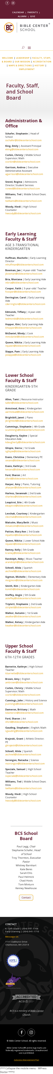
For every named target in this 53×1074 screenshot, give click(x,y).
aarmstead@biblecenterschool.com (24, 411)
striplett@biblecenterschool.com (23, 607)
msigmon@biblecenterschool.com (23, 580)
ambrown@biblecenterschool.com (24, 682)
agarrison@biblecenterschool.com (24, 174)
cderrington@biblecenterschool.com (25, 304)
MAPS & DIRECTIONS (20, 65)
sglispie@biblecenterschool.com (22, 451)
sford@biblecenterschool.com (21, 478)
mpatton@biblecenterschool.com (23, 535)
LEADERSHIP (22, 57)
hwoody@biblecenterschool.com (23, 213)
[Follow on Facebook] (7, 3)
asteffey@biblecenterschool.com (23, 598)
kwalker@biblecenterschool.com (23, 625)
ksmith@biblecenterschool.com (22, 589)
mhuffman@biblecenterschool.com (24, 264)
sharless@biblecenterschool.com (23, 496)
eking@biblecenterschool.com (21, 149)
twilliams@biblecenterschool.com (23, 201)
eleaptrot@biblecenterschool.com (23, 505)
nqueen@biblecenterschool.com (22, 345)
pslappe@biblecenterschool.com (23, 354)
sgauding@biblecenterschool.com (23, 731)
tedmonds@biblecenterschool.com (24, 318)
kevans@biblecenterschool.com (22, 469)
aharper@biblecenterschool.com (23, 487)
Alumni (22, 16)
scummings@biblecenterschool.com (25, 430)
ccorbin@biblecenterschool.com (22, 161)
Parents (33, 12)
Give (32, 16)
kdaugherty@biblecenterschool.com (25, 442)
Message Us (11, 936)
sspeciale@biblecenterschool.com (23, 776)
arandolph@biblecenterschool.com (24, 562)
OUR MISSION (22, 61)
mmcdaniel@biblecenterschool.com (24, 336)
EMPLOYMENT (27, 69)
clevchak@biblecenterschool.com (23, 516)
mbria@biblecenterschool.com (22, 282)
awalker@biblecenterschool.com (23, 616)
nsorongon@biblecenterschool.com (25, 763)
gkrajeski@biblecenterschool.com (23, 745)
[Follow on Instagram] (13, 3)
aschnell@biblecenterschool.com (23, 571)
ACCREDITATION (42, 61)
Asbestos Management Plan (26, 1060)
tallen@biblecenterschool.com (21, 402)
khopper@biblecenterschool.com (23, 327)
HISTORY (39, 65)
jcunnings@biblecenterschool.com (24, 703)
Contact (26, 897)
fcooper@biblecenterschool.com (23, 291)
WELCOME (7, 57)
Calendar (18, 12)
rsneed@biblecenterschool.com (22, 188)
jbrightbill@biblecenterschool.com (24, 420)
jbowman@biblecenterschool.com (23, 273)
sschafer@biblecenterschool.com (23, 140)
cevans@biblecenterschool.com (22, 460)
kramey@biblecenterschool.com (22, 553)
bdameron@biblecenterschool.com (24, 712)
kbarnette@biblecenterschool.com (24, 673)
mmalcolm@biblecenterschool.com (24, 526)
